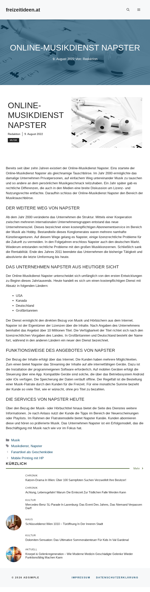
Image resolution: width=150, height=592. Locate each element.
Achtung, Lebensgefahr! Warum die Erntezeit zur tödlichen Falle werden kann (75, 492)
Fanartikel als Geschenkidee (32, 452)
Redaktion (14, 134)
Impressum (81, 577)
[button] (128, 10)
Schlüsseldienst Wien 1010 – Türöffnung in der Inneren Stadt (64, 524)
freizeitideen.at (23, 9)
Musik (13, 140)
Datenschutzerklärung (117, 577)
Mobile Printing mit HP (27, 458)
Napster (36, 446)
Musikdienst (20, 446)
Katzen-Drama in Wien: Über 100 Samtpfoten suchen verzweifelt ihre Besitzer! (75, 480)
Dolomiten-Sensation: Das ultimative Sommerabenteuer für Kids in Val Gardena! (77, 539)
